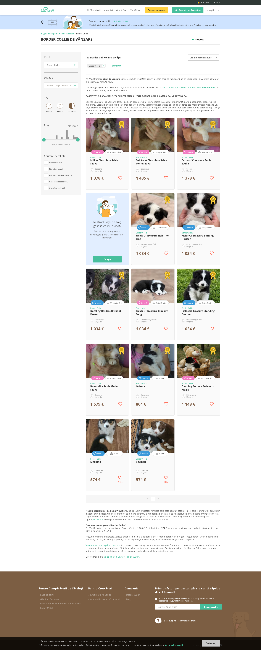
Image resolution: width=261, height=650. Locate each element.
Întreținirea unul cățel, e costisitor (103, 545)
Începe (107, 259)
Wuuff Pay (135, 10)
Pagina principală (49, 33)
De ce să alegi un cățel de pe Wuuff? (121, 556)
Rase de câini (47, 594)
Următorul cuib (55, 162)
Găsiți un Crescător (50, 599)
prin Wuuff (97, 519)
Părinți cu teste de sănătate (60, 175)
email (193, 620)
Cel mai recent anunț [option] (200, 57)
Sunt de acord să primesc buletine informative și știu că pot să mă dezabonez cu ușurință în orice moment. (186, 599)
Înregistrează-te (211, 607)
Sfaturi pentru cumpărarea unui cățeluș (60, 603)
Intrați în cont (213, 10)
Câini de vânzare (66, 33)
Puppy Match (46, 608)
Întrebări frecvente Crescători (105, 599)
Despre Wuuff (133, 594)
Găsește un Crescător (190, 10)
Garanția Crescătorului (58, 181)
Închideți (211, 643)
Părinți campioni (56, 169)
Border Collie (94, 66)
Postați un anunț (156, 10)
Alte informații (174, 645)
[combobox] (61, 65)
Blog (128, 599)
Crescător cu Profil (57, 188)
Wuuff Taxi (121, 10)
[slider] (44, 140)
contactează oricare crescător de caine (189, 87)
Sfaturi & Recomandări (101, 10)
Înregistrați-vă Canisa (100, 594)
